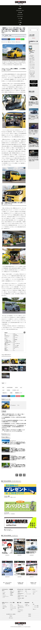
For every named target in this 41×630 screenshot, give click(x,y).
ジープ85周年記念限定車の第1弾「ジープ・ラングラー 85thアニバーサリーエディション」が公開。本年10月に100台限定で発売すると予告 (33, 158)
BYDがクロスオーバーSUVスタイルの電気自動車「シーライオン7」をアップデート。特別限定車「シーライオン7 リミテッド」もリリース (33, 117)
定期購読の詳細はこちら (33, 85)
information (27, 602)
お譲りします (27, 605)
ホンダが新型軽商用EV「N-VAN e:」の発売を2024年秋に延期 (14, 423)
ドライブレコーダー (13, 608)
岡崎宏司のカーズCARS (20, 591)
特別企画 (11, 595)
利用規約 (29, 614)
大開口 (11, 392)
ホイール (11, 605)
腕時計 (4, 608)
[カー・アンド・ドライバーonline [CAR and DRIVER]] (20, 2)
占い (18, 604)
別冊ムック (34, 609)
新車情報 (19, 8)
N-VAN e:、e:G (16, 390)
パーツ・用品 (20, 18)
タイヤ (11, 604)
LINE (23, 39)
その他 (11, 609)
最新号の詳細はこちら (33, 82)
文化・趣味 (20, 12)
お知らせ (26, 604)
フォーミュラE (28, 593)
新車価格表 (12, 592)
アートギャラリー (20, 609)
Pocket (18, 39)
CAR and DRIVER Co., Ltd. (19, 626)
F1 (26, 592)
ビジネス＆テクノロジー (20, 10)
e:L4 (3, 390)
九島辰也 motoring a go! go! (21, 596)
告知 (33, 593)
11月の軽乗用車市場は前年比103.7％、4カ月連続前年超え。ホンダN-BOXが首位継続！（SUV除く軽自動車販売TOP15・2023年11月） (14, 426)
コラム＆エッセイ (20, 14)
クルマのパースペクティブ (5, 597)
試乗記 (11, 593)
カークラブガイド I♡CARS (20, 611)
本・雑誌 (20, 22)
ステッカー (4, 605)
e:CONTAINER (9, 387)
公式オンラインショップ (5, 603)
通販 (20, 24)
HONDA (8, 390)
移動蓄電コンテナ (18, 392)
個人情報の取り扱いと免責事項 (10, 614)
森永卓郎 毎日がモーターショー (21, 594)
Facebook (4, 39)
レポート (34, 592)
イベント (20, 20)
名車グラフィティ (20, 605)
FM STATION (5, 606)
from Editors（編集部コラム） (21, 598)
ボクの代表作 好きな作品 (21, 607)
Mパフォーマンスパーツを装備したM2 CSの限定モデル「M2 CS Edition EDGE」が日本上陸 (33, 145)
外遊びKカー (5, 392)
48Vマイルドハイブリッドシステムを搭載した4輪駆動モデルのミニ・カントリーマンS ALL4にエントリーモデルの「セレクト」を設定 (33, 131)
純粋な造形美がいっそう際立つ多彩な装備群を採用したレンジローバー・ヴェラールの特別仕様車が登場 (33, 103)
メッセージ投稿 (36, 605)
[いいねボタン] (3, 383)
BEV (3, 387)
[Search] (37, 30)
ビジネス (4, 592)
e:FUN (16, 387)
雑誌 (33, 604)
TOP (20, 6)
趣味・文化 (19, 602)
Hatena (13, 39)
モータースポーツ (20, 16)
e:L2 (21, 387)
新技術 (4, 593)
